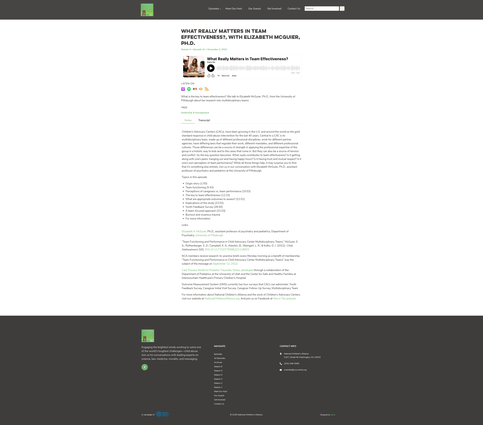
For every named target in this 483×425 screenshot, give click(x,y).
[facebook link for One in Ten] (145, 367)
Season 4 (186, 49)
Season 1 (218, 387)
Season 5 (218, 370)
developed (247, 270)
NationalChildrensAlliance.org (222, 298)
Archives (218, 362)
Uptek (333, 415)
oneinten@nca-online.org (295, 369)
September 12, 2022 (225, 263)
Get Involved (274, 8)
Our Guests (254, 8)
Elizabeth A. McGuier (194, 231)
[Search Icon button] (342, 8)
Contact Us (294, 8)
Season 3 (218, 379)
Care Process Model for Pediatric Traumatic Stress (211, 270)
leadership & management (195, 112)
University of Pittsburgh (209, 235)
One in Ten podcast (284, 298)
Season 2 (218, 383)
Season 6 (218, 366)
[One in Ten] (147, 10)
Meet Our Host (233, 8)
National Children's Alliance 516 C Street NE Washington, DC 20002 (302, 355)
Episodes (214, 8)
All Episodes (219, 358)
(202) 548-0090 (291, 363)
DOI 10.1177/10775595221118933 (227, 249)
